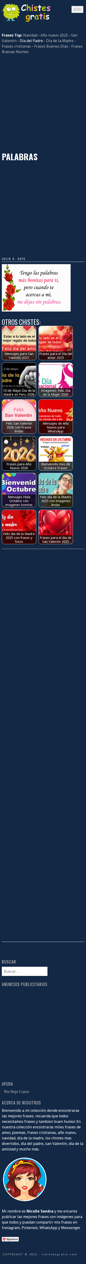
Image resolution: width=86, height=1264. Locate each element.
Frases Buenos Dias (51, 46)
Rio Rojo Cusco (16, 1091)
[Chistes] (27, 21)
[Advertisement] (43, 103)
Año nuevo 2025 (54, 35)
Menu (77, 9)
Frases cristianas (16, 46)
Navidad (30, 35)
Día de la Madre (59, 40)
